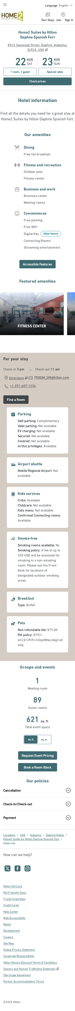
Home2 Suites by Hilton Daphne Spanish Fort (31, 839)
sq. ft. (31, 739)
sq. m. (44, 739)
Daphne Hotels (55, 835)
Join (58, 20)
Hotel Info (9, 843)
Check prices (46, 81)
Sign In (69, 20)
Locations (9, 835)
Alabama (35, 835)
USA (22, 835)
